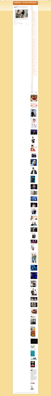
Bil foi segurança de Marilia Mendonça (34, 68)
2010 (31, 89)
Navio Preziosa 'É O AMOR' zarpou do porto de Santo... (34, 50)
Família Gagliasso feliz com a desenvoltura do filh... (33, 54)
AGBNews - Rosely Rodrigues (25, 2)
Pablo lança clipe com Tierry (33, 42)
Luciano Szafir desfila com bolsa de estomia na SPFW (33, 33)
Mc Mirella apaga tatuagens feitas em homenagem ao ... (34, 19)
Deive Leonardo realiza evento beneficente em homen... (33, 26)
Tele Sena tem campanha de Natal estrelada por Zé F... (33, 46)
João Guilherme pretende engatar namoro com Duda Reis (33, 39)
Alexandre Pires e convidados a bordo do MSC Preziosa (34, 18)
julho (31, 78)
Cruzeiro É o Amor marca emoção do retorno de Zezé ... (34, 40)
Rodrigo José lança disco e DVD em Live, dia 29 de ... (34, 23)
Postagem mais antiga (27, 24)
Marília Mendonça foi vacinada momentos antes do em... (33, 70)
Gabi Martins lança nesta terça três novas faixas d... (33, 30)
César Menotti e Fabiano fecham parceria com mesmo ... (33, 58)
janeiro (31, 82)
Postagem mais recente (15, 24)
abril (31, 80)
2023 (31, 8)
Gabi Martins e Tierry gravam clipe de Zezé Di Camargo (34, 24)
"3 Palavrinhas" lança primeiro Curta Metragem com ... (34, 20)
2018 (31, 84)
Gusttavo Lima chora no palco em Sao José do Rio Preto (34, 15)
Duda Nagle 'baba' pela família (33, 17)
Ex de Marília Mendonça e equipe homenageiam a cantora (33, 41)
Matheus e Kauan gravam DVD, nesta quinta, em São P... (34, 21)
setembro (32, 77)
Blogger (34, 392)
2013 (31, 87)
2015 (31, 86)
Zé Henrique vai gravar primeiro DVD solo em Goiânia (34, 11)
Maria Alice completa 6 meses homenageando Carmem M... (33, 12)
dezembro (32, 10)
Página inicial (21, 24)
